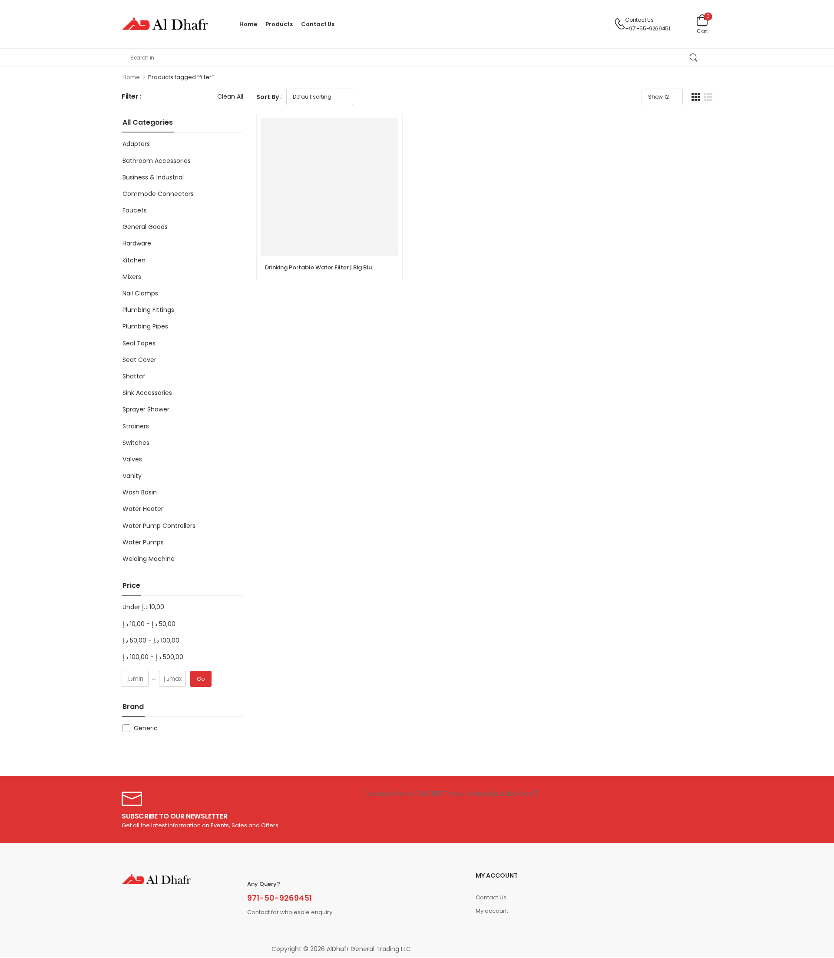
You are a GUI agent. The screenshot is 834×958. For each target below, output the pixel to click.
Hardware (136, 243)
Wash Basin (139, 492)
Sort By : (269, 97)
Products (278, 24)
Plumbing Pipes (145, 326)
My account (492, 911)
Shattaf (134, 376)
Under (143, 607)
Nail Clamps (140, 293)
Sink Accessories (147, 393)
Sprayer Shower (145, 409)
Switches (135, 443)
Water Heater (142, 509)
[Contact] (620, 24)
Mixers (131, 277)
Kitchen (134, 260)
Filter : (132, 96)
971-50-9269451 (279, 897)
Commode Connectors (158, 194)
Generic (146, 728)
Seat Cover (139, 360)
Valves (132, 459)
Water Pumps (143, 542)
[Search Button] (693, 57)
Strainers (135, 426)
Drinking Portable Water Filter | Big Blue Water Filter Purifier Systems (361, 267)
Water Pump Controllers (158, 526)
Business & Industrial (153, 177)
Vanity (132, 476)
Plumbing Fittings (148, 310)
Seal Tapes (139, 343)
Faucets (134, 210)
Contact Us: (640, 19)
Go (201, 679)
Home (248, 24)
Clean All (230, 96)
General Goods (145, 227)
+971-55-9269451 (647, 28)
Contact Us (317, 24)
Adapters (136, 144)
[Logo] (165, 24)
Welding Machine (148, 559)
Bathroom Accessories (156, 161)
